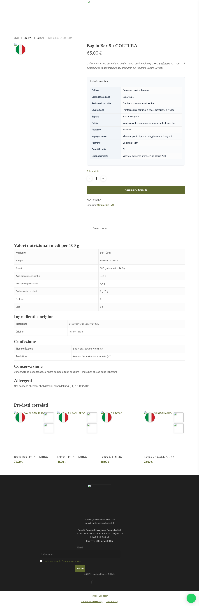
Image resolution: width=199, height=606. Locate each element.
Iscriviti (80, 568)
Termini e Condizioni (99, 596)
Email (80, 547)
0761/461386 (94, 519)
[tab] (100, 228)
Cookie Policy (112, 601)
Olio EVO (28, 38)
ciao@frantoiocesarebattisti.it (99, 523)
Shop (16, 38)
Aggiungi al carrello (136, 190)
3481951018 (109, 519)
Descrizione (99, 228)
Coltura (40, 38)
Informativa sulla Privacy (91, 601)
